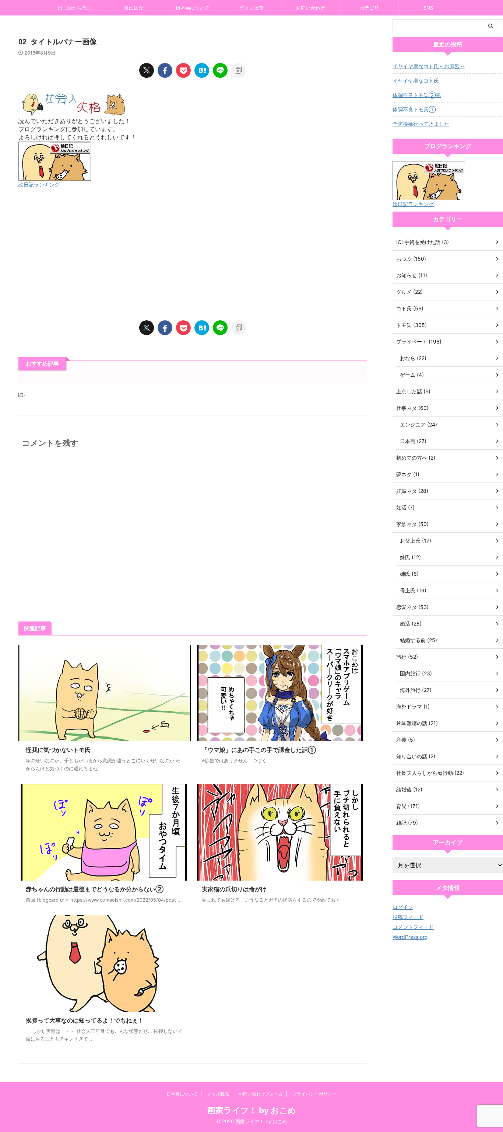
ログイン (403, 907)
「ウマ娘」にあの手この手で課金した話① (259, 749)
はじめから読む (74, 8)
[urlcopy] (238, 70)
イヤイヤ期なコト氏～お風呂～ (429, 66)
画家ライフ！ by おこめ (251, 1110)
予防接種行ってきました (421, 124)
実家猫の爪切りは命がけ (234, 889)
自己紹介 (133, 8)
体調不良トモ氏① (414, 109)
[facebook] (165, 70)
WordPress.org (410, 937)
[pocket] (183, 70)
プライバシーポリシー (314, 1094)
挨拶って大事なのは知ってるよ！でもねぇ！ (85, 1020)
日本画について (192, 8)
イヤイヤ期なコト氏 (416, 80)
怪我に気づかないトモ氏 (58, 749)
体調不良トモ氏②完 (417, 95)
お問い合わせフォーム (261, 1094)
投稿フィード (408, 917)
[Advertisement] (192, 254)
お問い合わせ (310, 8)
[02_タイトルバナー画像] (201, 70)
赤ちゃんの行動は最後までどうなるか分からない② (94, 889)
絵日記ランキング (39, 184)
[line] (220, 70)
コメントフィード (413, 927)
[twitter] (146, 70)
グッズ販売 (251, 8)
